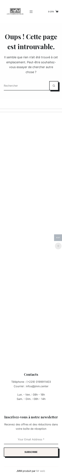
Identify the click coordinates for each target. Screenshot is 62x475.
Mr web (41, 471)
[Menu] (31, 11)
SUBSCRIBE (31, 452)
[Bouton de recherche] (53, 85)
